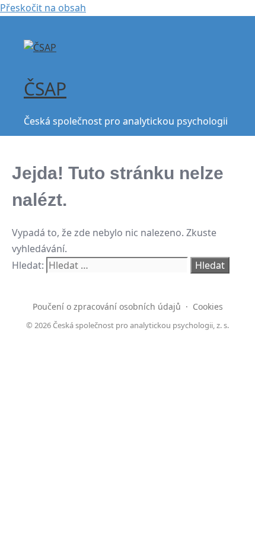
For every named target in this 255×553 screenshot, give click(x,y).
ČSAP (45, 89)
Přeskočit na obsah (43, 7)
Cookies (208, 306)
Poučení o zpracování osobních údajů (107, 306)
